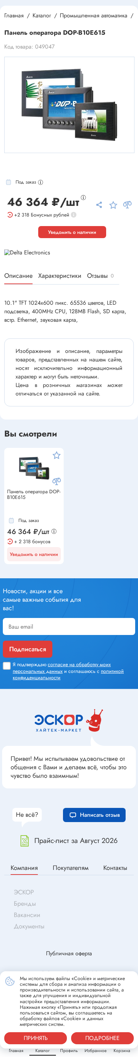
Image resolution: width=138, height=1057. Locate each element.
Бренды (25, 903)
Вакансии (27, 915)
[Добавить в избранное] (56, 455)
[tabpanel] (69, 105)
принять (36, 1038)
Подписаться (27, 649)
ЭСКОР (24, 892)
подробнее (102, 1038)
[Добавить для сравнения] (56, 481)
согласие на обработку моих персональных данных (62, 667)
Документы (29, 926)
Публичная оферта (69, 953)
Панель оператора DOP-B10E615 (34, 495)
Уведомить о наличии (72, 232)
